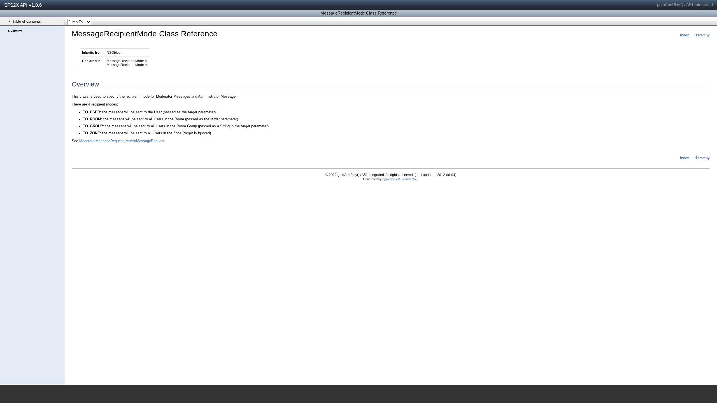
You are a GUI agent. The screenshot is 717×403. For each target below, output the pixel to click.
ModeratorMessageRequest (101, 141)
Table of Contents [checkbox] (26, 21)
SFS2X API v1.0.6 (23, 5)
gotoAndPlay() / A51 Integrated (685, 4)
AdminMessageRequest (145, 141)
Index (684, 35)
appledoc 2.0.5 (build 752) (400, 179)
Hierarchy (702, 35)
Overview (15, 30)
